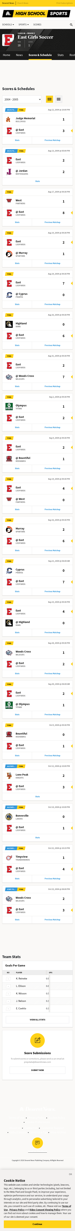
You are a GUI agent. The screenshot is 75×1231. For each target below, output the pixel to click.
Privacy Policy (36, 1118)
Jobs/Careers (18, 1132)
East (18, 159)
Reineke (21, 978)
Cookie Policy (57, 1118)
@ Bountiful (23, 458)
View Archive (58, 1132)
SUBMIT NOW (37, 1070)
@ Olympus (23, 704)
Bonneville (22, 816)
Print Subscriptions (64, 3)
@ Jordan (21, 171)
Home (6, 55)
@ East (20, 130)
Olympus (21, 405)
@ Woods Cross (25, 376)
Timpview (22, 857)
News (19, 55)
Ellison (21, 986)
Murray (20, 528)
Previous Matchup (52, 140)
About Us (15, 1128)
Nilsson (21, 993)
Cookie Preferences (38, 1122)
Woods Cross (23, 651)
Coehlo (21, 1008)
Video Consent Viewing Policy (44, 1209)
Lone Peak (22, 774)
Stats (61, 55)
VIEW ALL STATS (37, 1019)
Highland (21, 323)
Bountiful (21, 733)
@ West (20, 499)
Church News (22, 3)
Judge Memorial (25, 118)
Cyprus (20, 569)
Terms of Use (16, 1118)
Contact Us (31, 1128)
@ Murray (21, 253)
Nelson (21, 1001)
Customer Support (52, 1128)
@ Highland (23, 622)
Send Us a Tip (38, 1132)
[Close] (71, 1175)
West (19, 200)
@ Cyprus (21, 294)
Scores (37, 24)
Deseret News (8, 3)
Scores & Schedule (40, 55)
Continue (37, 1224)
